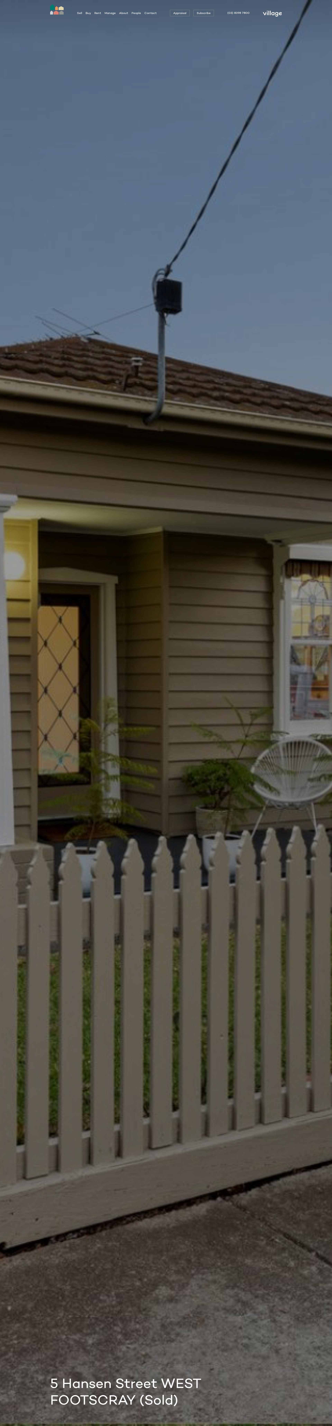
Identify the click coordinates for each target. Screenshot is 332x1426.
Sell (79, 13)
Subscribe (204, 13)
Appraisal (179, 13)
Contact (150, 13)
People (136, 13)
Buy (88, 13)
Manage (110, 13)
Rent (97, 13)
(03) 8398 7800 (238, 13)
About (123, 13)
